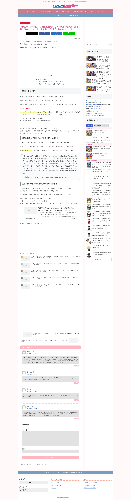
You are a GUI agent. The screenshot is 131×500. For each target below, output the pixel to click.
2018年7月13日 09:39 (32, 408)
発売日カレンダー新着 (89, 485)
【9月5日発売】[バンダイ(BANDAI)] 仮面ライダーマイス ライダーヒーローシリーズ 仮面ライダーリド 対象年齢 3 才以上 (102, 227)
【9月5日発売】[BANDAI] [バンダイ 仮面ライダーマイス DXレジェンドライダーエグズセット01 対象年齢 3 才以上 (102, 240)
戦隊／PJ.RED (97, 125)
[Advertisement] (50, 61)
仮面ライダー (90, 125)
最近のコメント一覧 (89, 479)
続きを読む (98, 259)
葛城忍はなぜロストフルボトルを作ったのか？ (51, 81)
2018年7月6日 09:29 (32, 353)
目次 (48, 75)
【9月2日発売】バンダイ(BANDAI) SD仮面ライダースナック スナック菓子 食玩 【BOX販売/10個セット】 (101, 200)
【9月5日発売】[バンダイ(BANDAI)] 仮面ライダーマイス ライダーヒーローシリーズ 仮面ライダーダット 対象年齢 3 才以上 (102, 234)
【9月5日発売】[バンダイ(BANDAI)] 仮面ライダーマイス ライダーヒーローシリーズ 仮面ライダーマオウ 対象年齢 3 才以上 (102, 220)
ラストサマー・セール (95, 108)
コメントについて (56, 482)
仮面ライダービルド (26, 23)
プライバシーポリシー (57, 479)
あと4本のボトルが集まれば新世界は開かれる (51, 84)
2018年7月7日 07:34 (32, 391)
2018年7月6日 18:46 (32, 374)
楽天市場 (88, 114)
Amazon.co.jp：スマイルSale (93, 100)
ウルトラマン (105, 125)
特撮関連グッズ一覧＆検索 (90, 482)
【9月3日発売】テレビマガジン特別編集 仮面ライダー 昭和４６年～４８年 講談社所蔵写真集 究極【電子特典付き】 (101, 213)
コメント (25, 430)
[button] (110, 45)
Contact (54, 488)
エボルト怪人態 (42, 79)
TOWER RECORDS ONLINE (92, 104)
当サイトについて (56, 485)
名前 (23, 449)
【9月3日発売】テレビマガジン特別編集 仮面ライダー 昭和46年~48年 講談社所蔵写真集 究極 (101, 206)
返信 (77, 365)
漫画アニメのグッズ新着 (90, 488)
